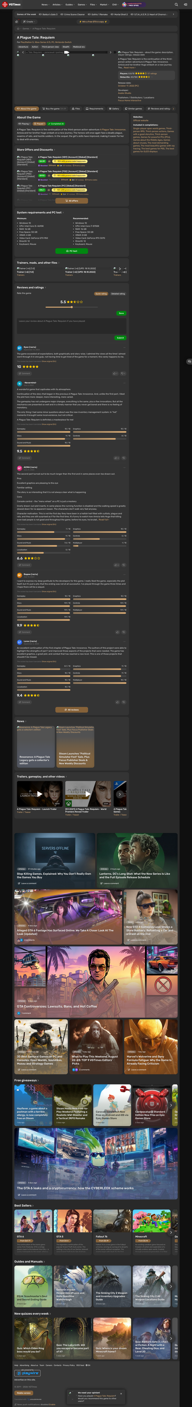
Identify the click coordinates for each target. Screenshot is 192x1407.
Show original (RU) (49, 361)
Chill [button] (114, 4)
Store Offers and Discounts (35, 149)
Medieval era (79, 47)
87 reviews (67, 166)
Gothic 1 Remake (100, 14)
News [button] (45, 4)
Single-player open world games (149, 128)
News (21, 721)
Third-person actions (156, 131)
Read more (129, 67)
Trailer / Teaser (24, 812)
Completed (57, 124)
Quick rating (101, 294)
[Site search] (176, 4)
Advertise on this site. (25, 1379)
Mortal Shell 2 (121, 14)
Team (42, 1365)
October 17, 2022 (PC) (128, 86)
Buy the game (56, 108)
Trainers (20, 275)
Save (121, 313)
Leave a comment (28, 883)
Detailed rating (118, 294)
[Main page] (11, 4)
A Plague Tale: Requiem (44, 28)
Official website (140, 120)
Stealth (66, 47)
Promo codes (80, 166)
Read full (103, 519)
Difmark (52, 165)
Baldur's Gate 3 (50, 14)
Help (16, 1365)
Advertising (24, 1365)
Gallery (115, 108)
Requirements (96, 108)
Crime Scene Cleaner (74, 14)
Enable (52, 1404)
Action (35, 47)
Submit (120, 338)
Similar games (135, 108)
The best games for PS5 (153, 148)
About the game (28, 108)
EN (89, 1365)
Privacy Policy (69, 1365)
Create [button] (30, 21)
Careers (49, 1365)
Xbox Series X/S (42, 42)
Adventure (23, 47)
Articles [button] (56, 4)
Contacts (57, 1365)
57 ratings (152, 73)
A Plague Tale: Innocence (113, 129)
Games (26, 28)
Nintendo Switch (63, 42)
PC (52, 42)
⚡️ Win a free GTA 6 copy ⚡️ (93, 21)
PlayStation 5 (27, 42)
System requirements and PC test (39, 212)
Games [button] (81, 4)
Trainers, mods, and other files (37, 262)
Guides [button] (69, 4)
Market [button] (103, 4)
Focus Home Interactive (129, 100)
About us (34, 1365)
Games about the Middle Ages (147, 140)
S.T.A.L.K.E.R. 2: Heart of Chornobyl (151, 14)
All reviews (73, 710)
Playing (26, 124)
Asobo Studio (124, 93)
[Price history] (49, 161)
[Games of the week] (173, 14)
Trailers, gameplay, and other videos (41, 776)
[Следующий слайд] (112, 52)
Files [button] (92, 4)
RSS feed (80, 1365)
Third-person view (50, 47)
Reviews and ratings (161, 108)
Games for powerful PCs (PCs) (155, 137)
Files (77, 108)
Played (40, 124)
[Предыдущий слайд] (21, 52)
